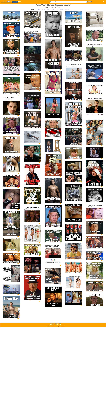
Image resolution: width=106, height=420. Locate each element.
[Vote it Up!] (18, 20)
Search (89, 1)
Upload (15, 1)
